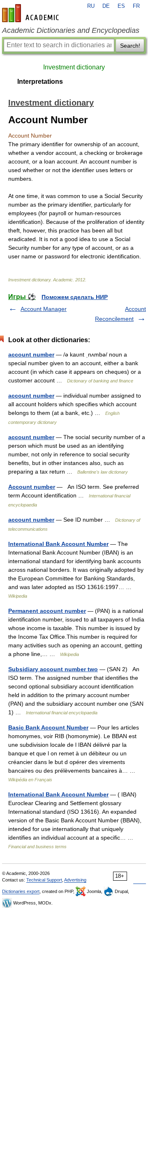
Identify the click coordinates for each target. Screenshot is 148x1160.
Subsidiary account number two (53, 669)
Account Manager (44, 309)
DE (106, 6)
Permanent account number (47, 611)
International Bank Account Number (58, 544)
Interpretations (40, 81)
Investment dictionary (74, 67)
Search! (130, 45)
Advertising (75, 879)
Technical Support (44, 879)
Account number (31, 486)
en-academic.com (31, 13)
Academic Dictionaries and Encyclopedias (70, 30)
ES (121, 6)
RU (91, 6)
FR (136, 6)
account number (31, 354)
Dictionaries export (20, 891)
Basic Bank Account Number (48, 727)
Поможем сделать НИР (75, 297)
